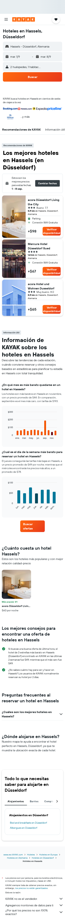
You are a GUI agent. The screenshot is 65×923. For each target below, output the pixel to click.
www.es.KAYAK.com (13, 854)
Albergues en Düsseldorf (23, 827)
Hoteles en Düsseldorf (43, 857)
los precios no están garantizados (31, 888)
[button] (6, 19)
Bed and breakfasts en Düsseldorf (28, 822)
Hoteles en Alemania (17, 857)
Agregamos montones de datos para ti (29, 905)
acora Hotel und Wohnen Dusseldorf (41, 286)
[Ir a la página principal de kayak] (23, 19)
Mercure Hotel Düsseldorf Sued (39, 246)
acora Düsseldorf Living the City (43, 202)
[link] (32, 526)
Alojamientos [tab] (16, 801)
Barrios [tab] (34, 801)
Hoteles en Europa (48, 854)
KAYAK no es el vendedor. (21, 899)
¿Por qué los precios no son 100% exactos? (26, 912)
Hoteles (31, 854)
